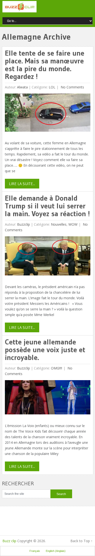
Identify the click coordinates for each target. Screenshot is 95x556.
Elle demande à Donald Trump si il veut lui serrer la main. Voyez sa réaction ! (47, 206)
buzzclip (23, 224)
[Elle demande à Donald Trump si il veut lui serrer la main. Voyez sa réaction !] (47, 257)
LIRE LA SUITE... (22, 183)
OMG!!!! (56, 368)
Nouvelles (58, 224)
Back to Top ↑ (81, 541)
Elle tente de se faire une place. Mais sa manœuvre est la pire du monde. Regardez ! (44, 65)
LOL (52, 87)
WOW (72, 224)
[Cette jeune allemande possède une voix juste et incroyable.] (47, 398)
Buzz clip (9, 541)
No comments (72, 87)
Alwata (22, 87)
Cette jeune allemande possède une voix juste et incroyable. (45, 349)
